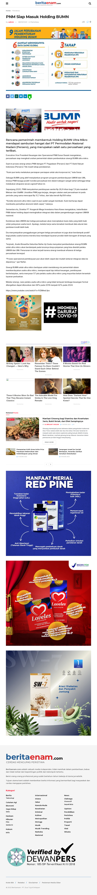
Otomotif (68, 801)
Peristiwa (16, 11)
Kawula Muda (41, 805)
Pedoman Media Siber (51, 883)
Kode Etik (10, 883)
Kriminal (38, 812)
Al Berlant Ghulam (52, 424)
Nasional (39, 835)
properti (68, 822)
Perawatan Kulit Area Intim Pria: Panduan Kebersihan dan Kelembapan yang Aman (30, 451)
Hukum (9, 829)
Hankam (9, 816)
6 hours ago (66, 424)
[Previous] (46, 464)
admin (11, 22)
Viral (66, 828)
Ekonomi (10, 806)
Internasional (41, 795)
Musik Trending (42, 828)
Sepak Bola (68, 804)
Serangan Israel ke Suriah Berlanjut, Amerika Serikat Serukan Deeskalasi (70, 451)
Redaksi (21, 883)
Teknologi (10, 798)
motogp (38, 822)
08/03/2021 (22, 22)
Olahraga (68, 799)
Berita (11, 419)
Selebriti (9, 825)
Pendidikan (69, 812)
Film (7, 822)
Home (8, 11)
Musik (37, 825)
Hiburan (9, 819)
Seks (8, 812)
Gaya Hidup (11, 809)
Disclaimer (33, 883)
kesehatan (40, 809)
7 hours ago (22, 456)
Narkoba (39, 832)
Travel (67, 825)
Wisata (67, 832)
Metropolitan (41, 819)
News (66, 795)
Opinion (67, 809)
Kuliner (38, 815)
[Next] (50, 464)
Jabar (37, 802)
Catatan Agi (11, 802)
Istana (38, 799)
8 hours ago (65, 456)
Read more (49, 442)
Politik (67, 819)
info (8, 833)
